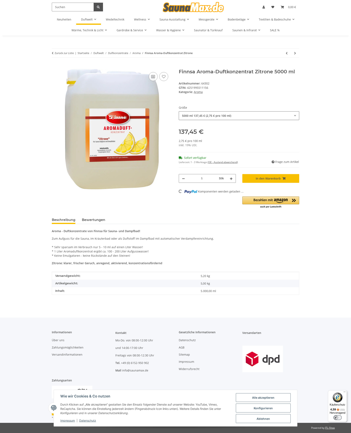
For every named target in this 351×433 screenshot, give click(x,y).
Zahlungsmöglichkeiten (67, 347)
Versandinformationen (67, 354)
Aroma (198, 92)
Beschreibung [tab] (63, 220)
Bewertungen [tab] (93, 220)
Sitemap (184, 354)
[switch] (338, 417)
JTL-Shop (330, 428)
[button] (263, 7)
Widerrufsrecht (189, 369)
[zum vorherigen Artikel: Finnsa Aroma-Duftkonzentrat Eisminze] (287, 53)
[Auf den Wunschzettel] (163, 76)
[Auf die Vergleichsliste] (153, 76)
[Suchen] (98, 7)
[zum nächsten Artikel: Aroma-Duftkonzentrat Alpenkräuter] (295, 53)
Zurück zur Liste (64, 53)
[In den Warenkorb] (55, 66)
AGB (181, 347)
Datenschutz (87, 420)
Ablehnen (263, 418)
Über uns (58, 340)
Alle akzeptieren (263, 397)
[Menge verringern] (183, 178)
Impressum (67, 420)
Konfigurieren (263, 408)
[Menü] (344, 392)
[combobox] (239, 115)
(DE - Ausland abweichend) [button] (223, 162)
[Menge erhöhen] (231, 178)
